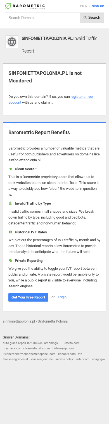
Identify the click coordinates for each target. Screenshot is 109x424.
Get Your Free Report (28, 297)
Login (83, 6)
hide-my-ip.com (63, 348)
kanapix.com (67, 354)
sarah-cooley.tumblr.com (72, 359)
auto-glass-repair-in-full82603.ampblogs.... (32, 343)
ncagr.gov (98, 359)
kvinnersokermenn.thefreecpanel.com (29, 354)
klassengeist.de (42, 359)
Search (93, 17)
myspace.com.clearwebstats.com (26, 348)
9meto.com (72, 343)
